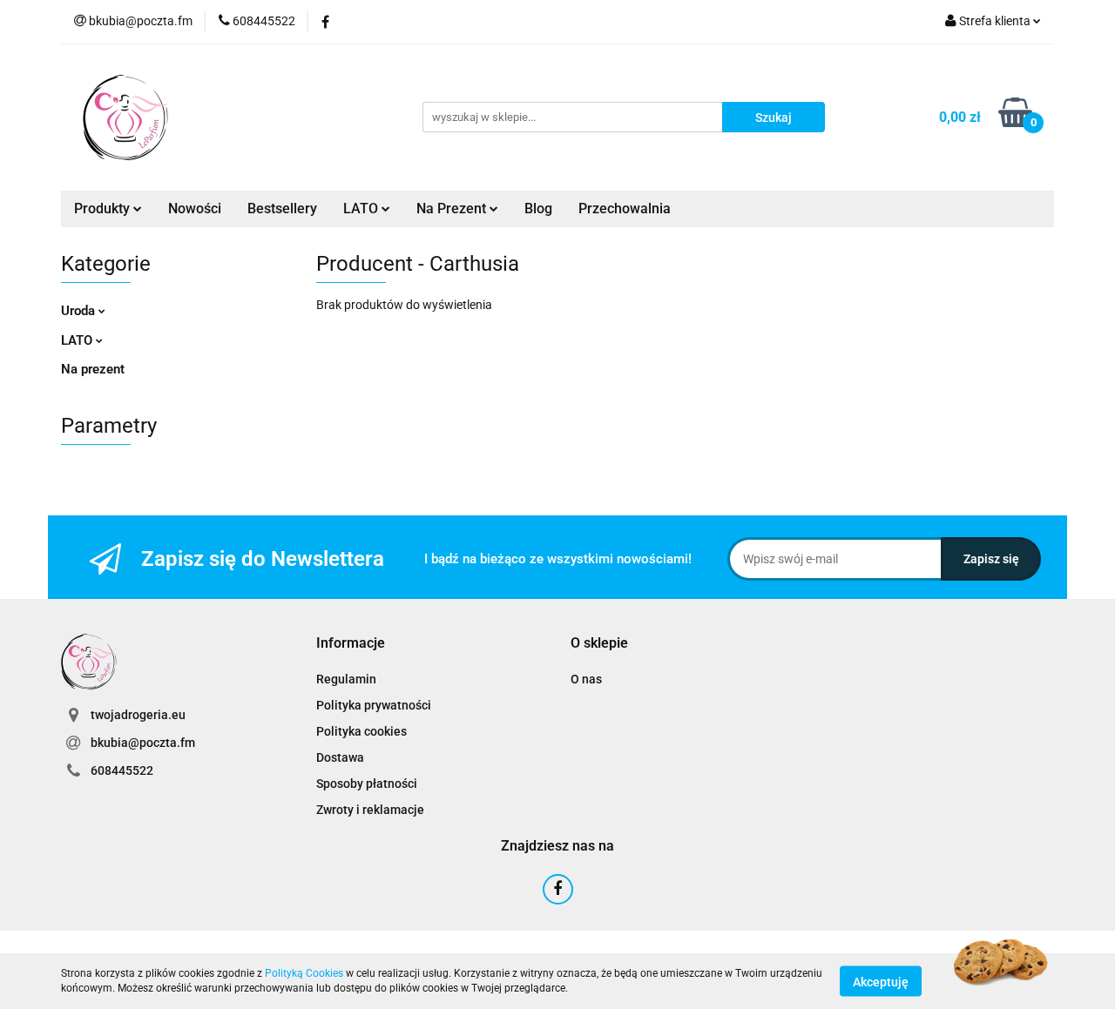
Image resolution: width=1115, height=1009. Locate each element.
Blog (538, 208)
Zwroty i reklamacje (370, 810)
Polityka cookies (361, 731)
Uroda (79, 311)
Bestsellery (282, 208)
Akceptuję (881, 981)
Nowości (194, 208)
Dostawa (340, 757)
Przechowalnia (624, 208)
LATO (362, 208)
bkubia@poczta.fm (143, 743)
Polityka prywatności (373, 705)
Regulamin (346, 679)
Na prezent (93, 369)
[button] (350, 644)
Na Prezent (453, 208)
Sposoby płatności (366, 783)
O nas (586, 679)
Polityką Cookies (304, 973)
